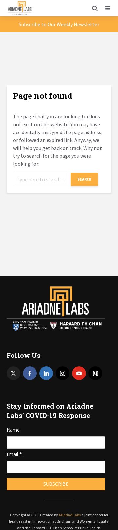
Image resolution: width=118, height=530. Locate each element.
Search (84, 179)
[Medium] (95, 373)
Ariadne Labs (70, 514)
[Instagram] (62, 373)
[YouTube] (79, 373)
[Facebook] (30, 373)
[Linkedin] (46, 373)
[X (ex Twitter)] (13, 373)
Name (13, 430)
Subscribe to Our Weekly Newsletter (59, 24)
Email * (14, 454)
